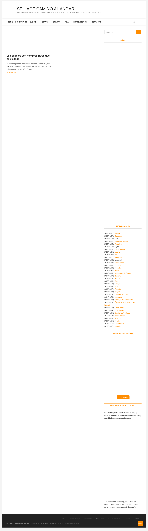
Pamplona (118, 244)
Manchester (119, 262)
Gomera (118, 265)
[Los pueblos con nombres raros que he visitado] (29, 41)
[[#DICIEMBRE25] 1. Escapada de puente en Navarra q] (123, 384)
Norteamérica (80, 22)
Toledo (117, 321)
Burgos (117, 291)
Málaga (117, 283)
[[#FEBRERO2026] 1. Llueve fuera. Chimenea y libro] (134, 367)
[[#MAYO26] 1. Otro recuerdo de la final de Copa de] (134, 349)
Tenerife (118, 268)
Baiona (117, 281)
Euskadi (33, 22)
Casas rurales (88, 519)
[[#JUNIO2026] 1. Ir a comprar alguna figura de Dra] (123, 349)
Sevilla (117, 233)
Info (63, 519)
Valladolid (118, 257)
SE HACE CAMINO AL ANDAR (45, 8)
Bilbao (117, 270)
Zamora (118, 276)
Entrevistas (127, 519)
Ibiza (116, 286)
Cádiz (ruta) (119, 307)
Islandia (117, 326)
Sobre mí (137, 518)
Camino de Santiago (122, 294)
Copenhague (119, 323)
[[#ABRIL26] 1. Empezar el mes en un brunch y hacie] (111, 367)
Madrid (117, 252)
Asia (67, 22)
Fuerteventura (120, 249)
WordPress (53, 523)
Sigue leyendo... (14, 72)
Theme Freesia (44, 523)
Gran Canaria (120, 315)
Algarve (117, 318)
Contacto (96, 22)
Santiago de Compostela (124, 299)
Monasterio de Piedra (123, 273)
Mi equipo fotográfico (114, 519)
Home (10, 22)
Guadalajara (119, 310)
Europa (56, 22)
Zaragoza (118, 236)
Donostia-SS (21, 22)
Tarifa (116, 254)
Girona (117, 278)
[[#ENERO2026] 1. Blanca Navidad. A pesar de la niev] (111, 384)
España (45, 22)
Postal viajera (100, 519)
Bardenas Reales (121, 241)
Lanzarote (118, 297)
